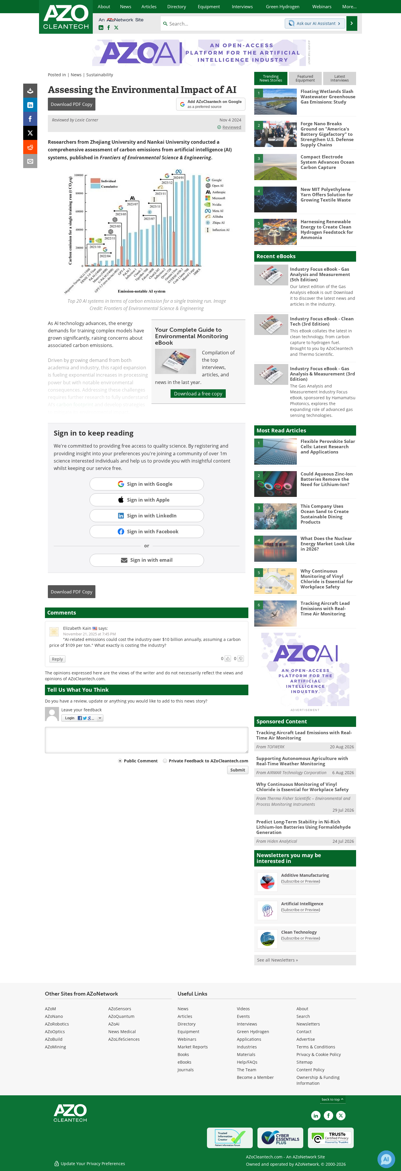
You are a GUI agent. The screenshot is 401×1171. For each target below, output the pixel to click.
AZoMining (55, 1047)
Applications (249, 1039)
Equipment (188, 1031)
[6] (275, 613)
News (76, 74)
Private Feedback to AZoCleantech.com (208, 761)
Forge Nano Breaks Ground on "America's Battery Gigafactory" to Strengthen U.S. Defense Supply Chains (327, 134)
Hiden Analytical (282, 841)
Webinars (187, 1039)
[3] (275, 166)
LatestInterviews (340, 78)
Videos (243, 1008)
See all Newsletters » (277, 960)
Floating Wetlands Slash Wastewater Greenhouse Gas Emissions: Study (328, 96)
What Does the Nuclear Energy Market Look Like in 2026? (328, 543)
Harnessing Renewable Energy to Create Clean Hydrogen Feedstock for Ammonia (327, 229)
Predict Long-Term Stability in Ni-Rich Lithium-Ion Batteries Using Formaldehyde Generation (303, 827)
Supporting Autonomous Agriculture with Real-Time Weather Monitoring (302, 760)
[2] (275, 133)
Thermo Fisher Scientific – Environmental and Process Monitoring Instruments (303, 801)
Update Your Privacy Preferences (92, 1163)
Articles (185, 1016)
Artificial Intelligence (302, 903)
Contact (303, 1031)
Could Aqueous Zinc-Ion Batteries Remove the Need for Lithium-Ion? (327, 479)
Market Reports (193, 1047)
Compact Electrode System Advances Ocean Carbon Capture (327, 162)
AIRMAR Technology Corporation (296, 772)
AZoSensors (119, 1008)
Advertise (305, 1039)
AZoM (50, 1008)
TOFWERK (275, 746)
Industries (247, 1047)
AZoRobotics (57, 1024)
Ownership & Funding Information (318, 1080)
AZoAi (113, 1024)
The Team (246, 1069)
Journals (186, 1069)
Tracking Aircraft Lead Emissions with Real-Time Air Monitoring (325, 608)
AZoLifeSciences (124, 1039)
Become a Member (255, 1077)
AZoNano (54, 1016)
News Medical (122, 1031)
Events (243, 1016)
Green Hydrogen (253, 1031)
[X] (30, 133)
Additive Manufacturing (305, 875)
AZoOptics (55, 1031)
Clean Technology (299, 932)
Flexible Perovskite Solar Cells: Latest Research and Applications (328, 446)
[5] (275, 231)
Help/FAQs (247, 1062)
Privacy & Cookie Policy (318, 1054)
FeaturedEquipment (305, 78)
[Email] (30, 161)
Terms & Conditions (315, 1047)
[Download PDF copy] (30, 91)
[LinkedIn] (30, 105)
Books (183, 1054)
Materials (246, 1054)
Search (303, 1016)
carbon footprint (74, 404)
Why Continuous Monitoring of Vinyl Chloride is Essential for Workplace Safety (327, 579)
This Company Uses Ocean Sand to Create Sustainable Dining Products (325, 514)
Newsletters (308, 1024)
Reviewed (232, 127)
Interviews (247, 1024)
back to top (331, 1099)
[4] (275, 199)
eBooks (184, 1062)
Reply (57, 659)
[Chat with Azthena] (386, 1159)
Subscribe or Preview (300, 881)
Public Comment (141, 761)
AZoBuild (54, 1039)
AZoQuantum (121, 1016)
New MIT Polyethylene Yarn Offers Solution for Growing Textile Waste (327, 194)
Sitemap (304, 1062)
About (302, 1008)
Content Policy (310, 1069)
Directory (187, 1024)
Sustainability (99, 74)
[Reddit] (30, 147)
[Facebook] (30, 119)
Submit (237, 770)
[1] (275, 101)
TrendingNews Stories (271, 78)
